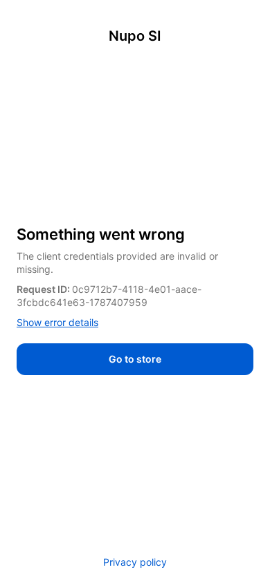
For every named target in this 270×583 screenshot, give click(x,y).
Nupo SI (135, 36)
